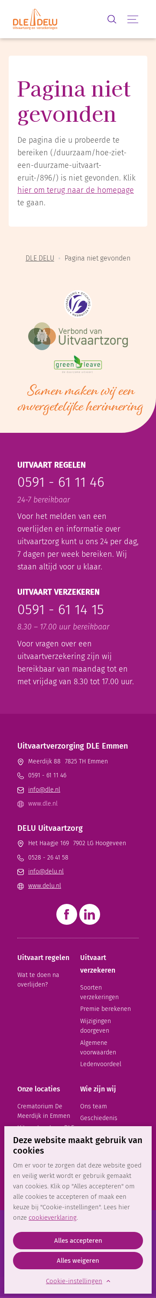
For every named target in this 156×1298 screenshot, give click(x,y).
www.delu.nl (44, 886)
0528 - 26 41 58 (48, 857)
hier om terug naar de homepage (75, 190)
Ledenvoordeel (100, 1064)
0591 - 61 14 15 (60, 609)
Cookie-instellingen (74, 1281)
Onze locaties (38, 1089)
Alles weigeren (78, 1261)
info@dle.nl (44, 789)
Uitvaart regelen (43, 957)
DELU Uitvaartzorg (50, 828)
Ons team (93, 1106)
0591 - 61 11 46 (60, 482)
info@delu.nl (46, 871)
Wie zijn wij (98, 1089)
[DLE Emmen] (57, 19)
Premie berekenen (105, 1009)
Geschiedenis (98, 1118)
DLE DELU (40, 258)
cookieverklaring (53, 1217)
